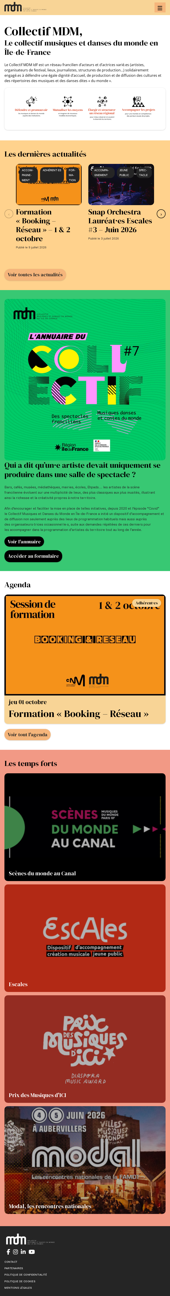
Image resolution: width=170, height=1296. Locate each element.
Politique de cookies (19, 1281)
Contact (10, 1261)
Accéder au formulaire (33, 556)
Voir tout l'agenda (27, 734)
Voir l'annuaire (24, 541)
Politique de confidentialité (25, 1274)
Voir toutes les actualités (35, 274)
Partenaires (13, 1268)
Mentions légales (18, 1287)
